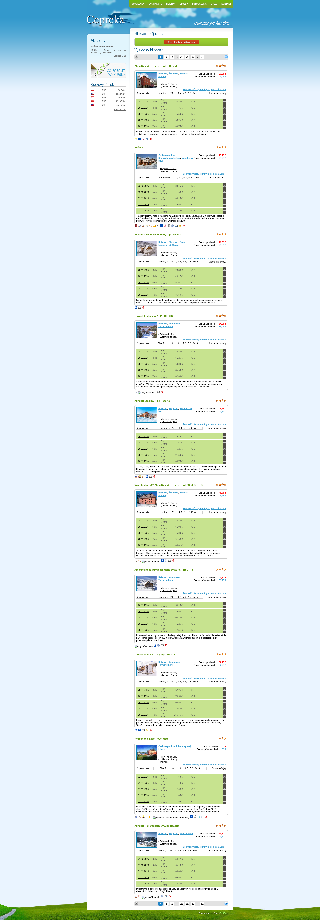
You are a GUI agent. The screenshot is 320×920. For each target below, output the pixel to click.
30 (193, 57)
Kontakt (226, 4)
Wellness (164, 762)
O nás (214, 4)
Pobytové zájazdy (168, 84)
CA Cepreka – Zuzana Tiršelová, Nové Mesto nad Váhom (112, 18)
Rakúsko (162, 73)
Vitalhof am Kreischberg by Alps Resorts (158, 234)
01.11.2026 (143, 777)
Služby (184, 4)
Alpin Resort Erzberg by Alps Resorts (156, 66)
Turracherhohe (166, 326)
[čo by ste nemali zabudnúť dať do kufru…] (108, 71)
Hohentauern (186, 833)
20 (187, 57)
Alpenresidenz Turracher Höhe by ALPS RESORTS (164, 569)
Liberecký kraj (183, 746)
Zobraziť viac (120, 56)
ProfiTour (224, 913)
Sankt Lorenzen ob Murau (172, 243)
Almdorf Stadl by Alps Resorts (152, 400)
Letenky (171, 4)
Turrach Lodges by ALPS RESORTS (155, 316)
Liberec (162, 749)
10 (181, 57)
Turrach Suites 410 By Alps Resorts (155, 654)
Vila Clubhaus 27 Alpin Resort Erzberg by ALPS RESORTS (168, 485)
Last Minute (155, 4)
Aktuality (98, 40)
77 (202, 57)
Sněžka (138, 147)
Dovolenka (138, 4)
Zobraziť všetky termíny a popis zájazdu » (204, 89)
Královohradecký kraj (169, 158)
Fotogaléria (199, 4)
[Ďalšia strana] (226, 57)
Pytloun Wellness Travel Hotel (151, 738)
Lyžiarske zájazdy (168, 86)
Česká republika (166, 155)
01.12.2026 (143, 859)
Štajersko (173, 73)
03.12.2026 (143, 186)
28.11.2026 (143, 101)
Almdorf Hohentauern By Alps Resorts (156, 825)
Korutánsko (174, 323)
